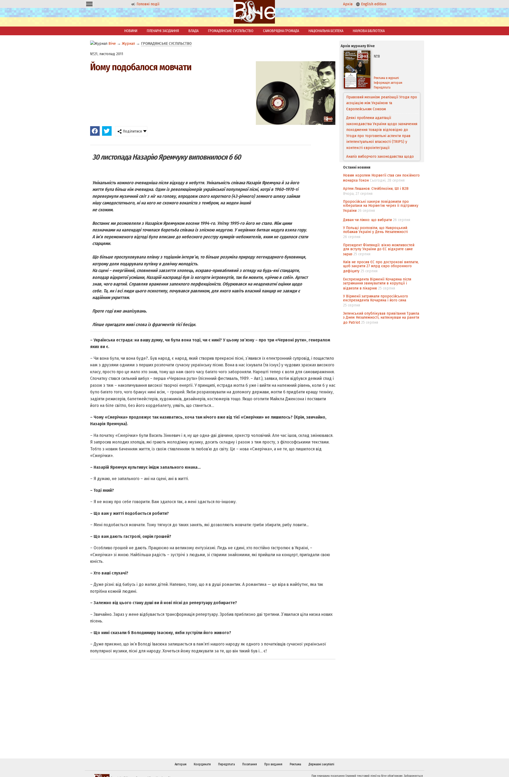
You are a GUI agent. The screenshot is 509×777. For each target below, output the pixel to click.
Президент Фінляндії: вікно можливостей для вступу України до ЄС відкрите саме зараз (378, 249)
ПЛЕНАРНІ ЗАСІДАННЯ (163, 31)
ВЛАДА (193, 31)
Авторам (180, 764)
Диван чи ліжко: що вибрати (367, 219)
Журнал (128, 43)
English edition (373, 4)
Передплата (382, 87)
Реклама (295, 764)
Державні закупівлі (321, 764)
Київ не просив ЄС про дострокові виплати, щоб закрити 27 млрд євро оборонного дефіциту (381, 266)
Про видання (273, 764)
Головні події (147, 4)
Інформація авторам (388, 83)
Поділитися (132, 131)
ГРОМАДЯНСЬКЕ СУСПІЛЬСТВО (230, 31)
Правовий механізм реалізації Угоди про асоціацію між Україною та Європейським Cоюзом (381, 103)
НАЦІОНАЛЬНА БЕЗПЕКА (326, 31)
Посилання (249, 764)
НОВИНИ (130, 31)
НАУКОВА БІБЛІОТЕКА (369, 31)
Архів (348, 4)
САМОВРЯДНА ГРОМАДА (281, 31)
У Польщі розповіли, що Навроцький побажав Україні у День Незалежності (375, 229)
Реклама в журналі (386, 78)
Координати (202, 764)
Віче (112, 43)
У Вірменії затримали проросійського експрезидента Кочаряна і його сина (375, 298)
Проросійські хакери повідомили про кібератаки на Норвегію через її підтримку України (380, 206)
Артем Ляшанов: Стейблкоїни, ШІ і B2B (376, 188)
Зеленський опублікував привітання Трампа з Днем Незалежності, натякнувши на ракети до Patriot (381, 318)
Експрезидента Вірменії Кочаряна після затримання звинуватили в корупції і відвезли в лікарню (377, 284)
